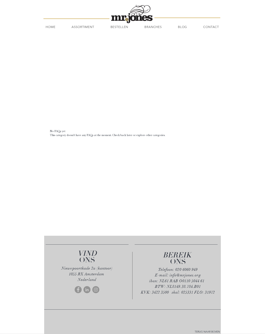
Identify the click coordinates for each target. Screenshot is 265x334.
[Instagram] (95, 289)
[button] (125, 27)
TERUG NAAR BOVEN (207, 331)
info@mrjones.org (185, 275)
